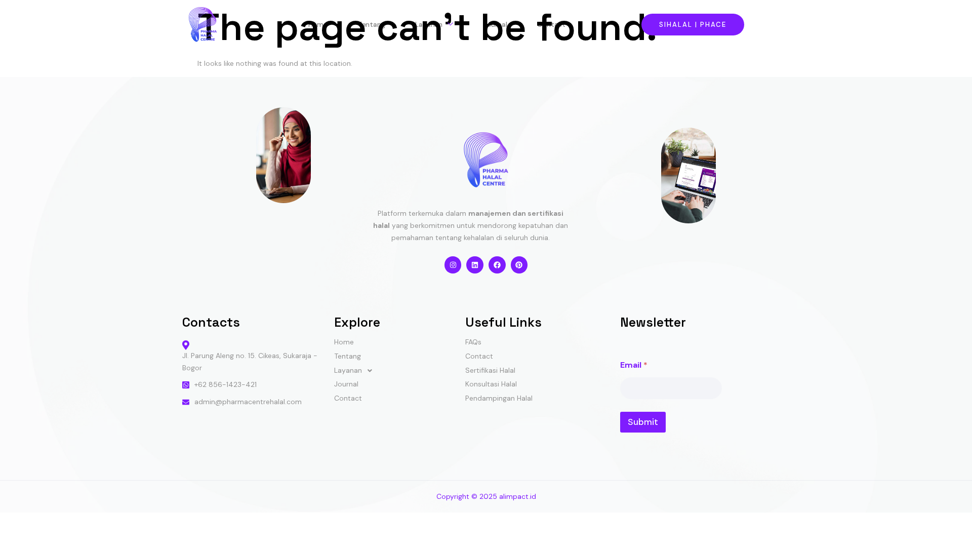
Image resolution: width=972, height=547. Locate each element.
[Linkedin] (474, 265)
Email (633, 365)
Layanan (428, 24)
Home (318, 24)
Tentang (371, 24)
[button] (399, 371)
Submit (643, 421)
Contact (551, 24)
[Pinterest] (519, 265)
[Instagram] (453, 265)
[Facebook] (497, 265)
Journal (495, 24)
